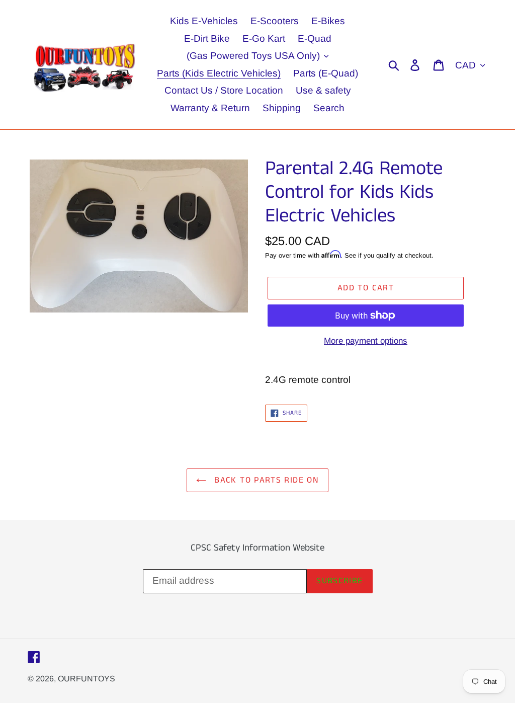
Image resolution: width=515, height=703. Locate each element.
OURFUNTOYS (86, 678)
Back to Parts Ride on (265, 480)
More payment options (365, 341)
